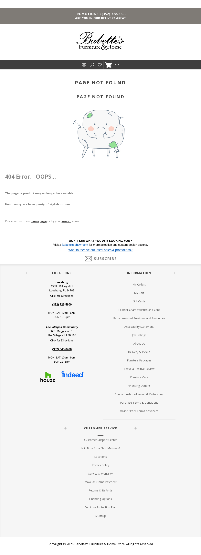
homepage (39, 221)
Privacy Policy (100, 465)
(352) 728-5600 (114, 14)
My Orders (139, 284)
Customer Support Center (100, 440)
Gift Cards (139, 301)
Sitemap (100, 516)
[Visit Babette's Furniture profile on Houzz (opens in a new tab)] (48, 377)
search (66, 221)
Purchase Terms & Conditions (139, 402)
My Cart (139, 293)
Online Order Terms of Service (139, 411)
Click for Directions (61, 295)
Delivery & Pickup (139, 352)
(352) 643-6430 (62, 349)
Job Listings (139, 335)
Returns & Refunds (100, 490)
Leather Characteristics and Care (139, 310)
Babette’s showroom (75, 244)
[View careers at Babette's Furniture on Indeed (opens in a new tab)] (72, 377)
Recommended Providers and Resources (139, 318)
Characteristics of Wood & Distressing (139, 394)
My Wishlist (100, 65)
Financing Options (139, 386)
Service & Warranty (100, 473)
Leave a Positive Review (139, 369)
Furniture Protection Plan (100, 507)
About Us (139, 343)
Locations (100, 457)
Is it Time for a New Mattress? (100, 448)
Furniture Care (139, 377)
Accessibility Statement (139, 326)
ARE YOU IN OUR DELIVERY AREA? (100, 18)
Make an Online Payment (101, 482)
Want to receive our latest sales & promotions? (100, 250)
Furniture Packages (139, 360)
